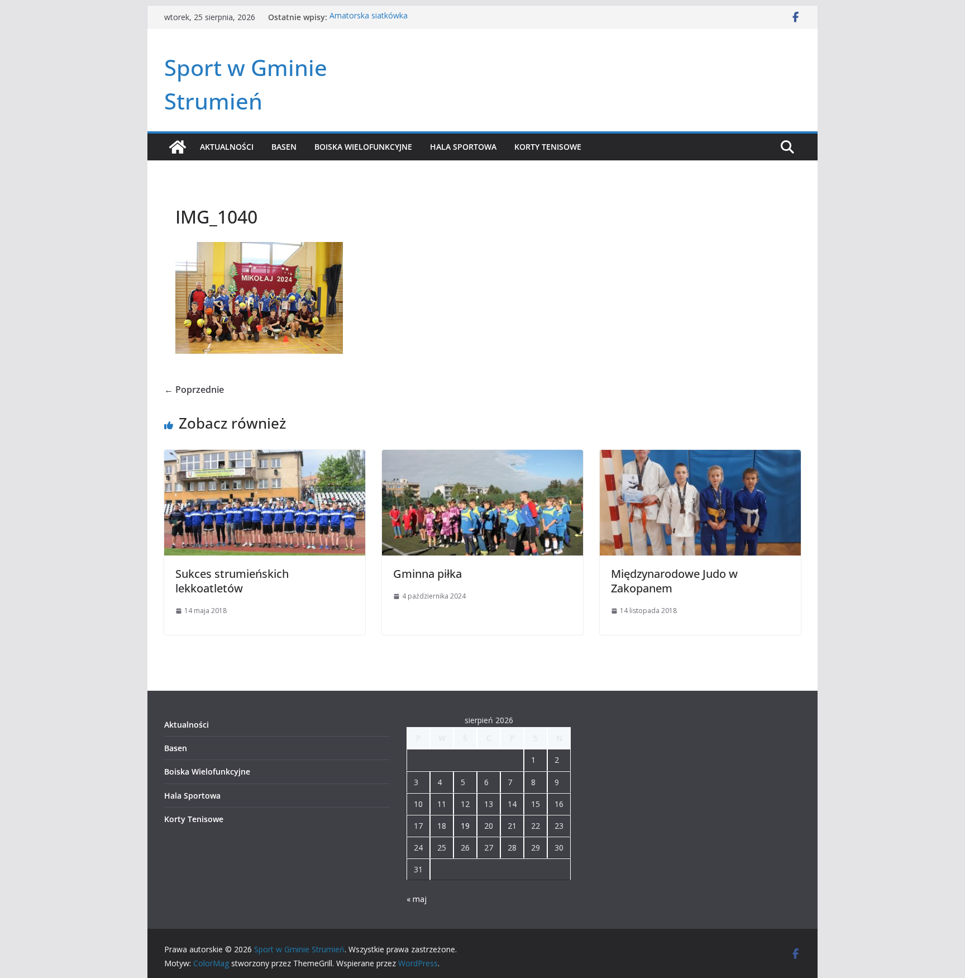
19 (465, 825)
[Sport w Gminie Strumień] (177, 147)
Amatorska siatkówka (368, 17)
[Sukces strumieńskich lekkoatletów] (264, 458)
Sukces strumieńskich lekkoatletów (232, 581)
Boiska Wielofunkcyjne (363, 146)
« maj (417, 899)
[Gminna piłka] (482, 458)
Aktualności (227, 146)
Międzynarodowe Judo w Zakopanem (674, 581)
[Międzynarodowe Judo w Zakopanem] (700, 458)
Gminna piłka (427, 573)
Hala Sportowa (463, 146)
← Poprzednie (194, 389)
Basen (284, 146)
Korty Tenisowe (547, 146)
